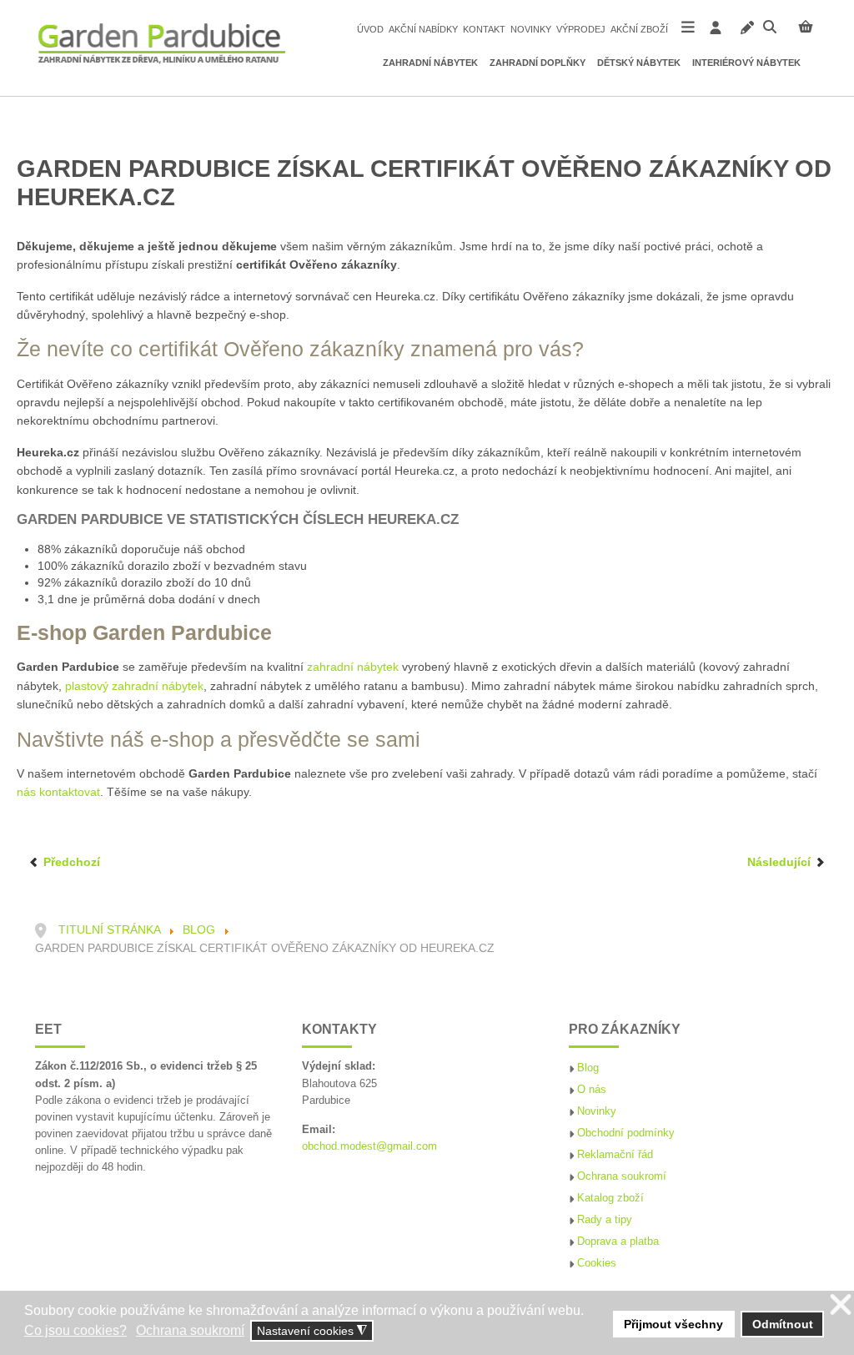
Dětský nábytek (639, 63)
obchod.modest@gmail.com (369, 1146)
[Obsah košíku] (805, 26)
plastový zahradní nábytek (134, 686)
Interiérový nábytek (746, 63)
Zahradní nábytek (430, 63)
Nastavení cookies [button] (312, 1331)
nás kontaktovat (58, 791)
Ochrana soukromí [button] (190, 1330)
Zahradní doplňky (537, 63)
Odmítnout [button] (782, 1324)
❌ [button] (840, 1305)
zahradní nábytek (353, 666)
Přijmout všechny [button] (673, 1324)
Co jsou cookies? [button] (75, 1330)
